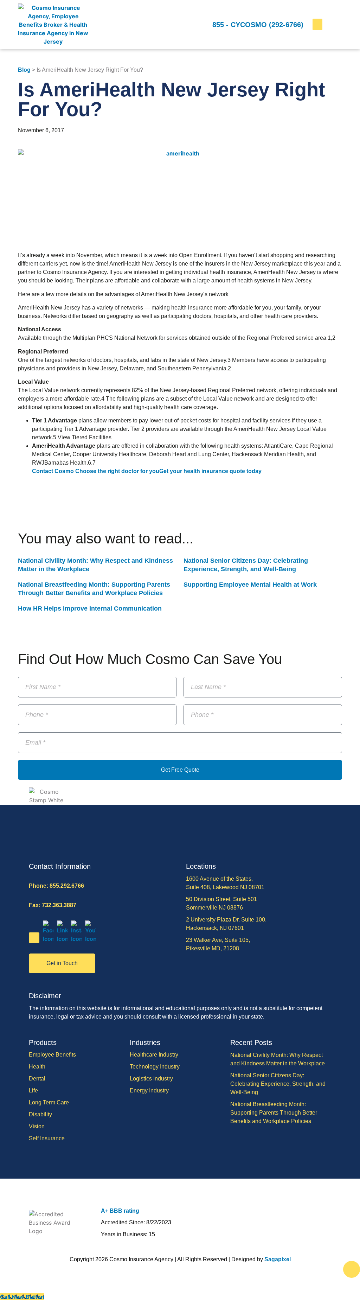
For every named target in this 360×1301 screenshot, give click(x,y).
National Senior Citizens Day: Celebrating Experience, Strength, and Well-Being (278, 1083)
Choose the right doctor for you (117, 471)
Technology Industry (155, 1067)
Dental (37, 1079)
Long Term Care (49, 1102)
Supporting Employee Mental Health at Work (250, 584)
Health (37, 1067)
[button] (317, 24)
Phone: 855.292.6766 (56, 886)
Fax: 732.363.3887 (52, 905)
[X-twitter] (34, 937)
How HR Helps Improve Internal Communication (90, 608)
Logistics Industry (151, 1079)
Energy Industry (149, 1090)
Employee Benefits (52, 1055)
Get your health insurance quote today (210, 471)
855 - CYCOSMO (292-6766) (257, 24)
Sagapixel (277, 1259)
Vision (37, 1126)
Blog (24, 70)
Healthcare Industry (154, 1055)
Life (33, 1090)
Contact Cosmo (53, 471)
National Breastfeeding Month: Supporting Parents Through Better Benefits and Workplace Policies (273, 1112)
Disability (40, 1114)
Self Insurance (47, 1138)
